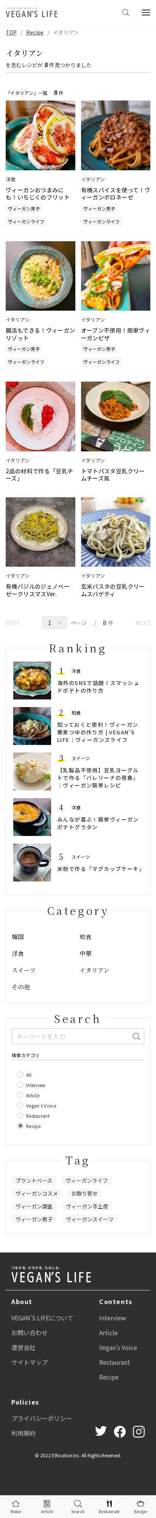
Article (108, 1332)
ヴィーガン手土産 (87, 1206)
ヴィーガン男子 (24, 208)
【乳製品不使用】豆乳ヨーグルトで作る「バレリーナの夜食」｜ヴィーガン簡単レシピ (98, 777)
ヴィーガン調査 (34, 1206)
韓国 (18, 936)
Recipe (35, 32)
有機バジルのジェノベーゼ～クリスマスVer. (38, 590)
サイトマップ (29, 1362)
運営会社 (23, 1347)
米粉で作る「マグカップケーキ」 (101, 868)
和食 (76, 712)
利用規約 (23, 1433)
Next (143, 623)
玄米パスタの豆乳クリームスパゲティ (113, 590)
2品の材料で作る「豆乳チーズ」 (39, 474)
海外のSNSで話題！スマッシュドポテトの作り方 (98, 686)
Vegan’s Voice (118, 1347)
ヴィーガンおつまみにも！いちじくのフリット (38, 193)
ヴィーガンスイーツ (90, 1219)
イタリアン (94, 970)
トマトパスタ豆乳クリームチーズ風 (113, 474)
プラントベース (34, 1180)
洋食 (76, 671)
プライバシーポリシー (41, 1418)
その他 (21, 986)
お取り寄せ (84, 1193)
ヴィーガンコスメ (37, 1193)
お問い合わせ (29, 1332)
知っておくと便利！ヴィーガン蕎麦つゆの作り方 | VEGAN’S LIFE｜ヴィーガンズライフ (98, 732)
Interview (112, 1317)
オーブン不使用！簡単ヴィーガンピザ (116, 334)
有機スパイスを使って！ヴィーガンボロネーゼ (116, 193)
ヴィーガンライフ (26, 221)
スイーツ (81, 758)
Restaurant (114, 1362)
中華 (86, 953)
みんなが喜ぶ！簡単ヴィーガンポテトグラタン (98, 823)
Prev (13, 623)
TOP (11, 32)
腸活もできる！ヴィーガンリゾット (40, 334)
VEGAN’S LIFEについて (42, 1317)
